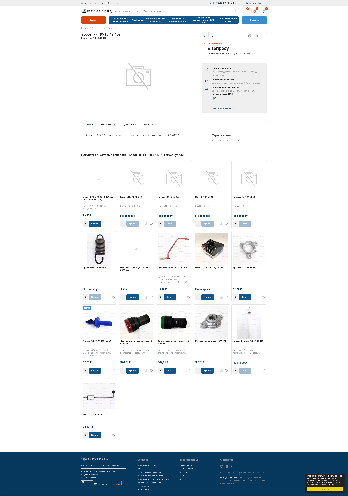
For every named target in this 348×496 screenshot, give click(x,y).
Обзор (89, 124)
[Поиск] (235, 11)
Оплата (148, 124)
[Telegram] (227, 466)
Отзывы (108, 124)
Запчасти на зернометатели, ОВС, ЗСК (203, 20)
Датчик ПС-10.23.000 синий (97, 341)
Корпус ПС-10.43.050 (168, 197)
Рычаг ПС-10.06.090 (93, 414)
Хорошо (325, 489)
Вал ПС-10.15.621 (204, 197)
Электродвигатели (144, 490)
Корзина (182, 479)
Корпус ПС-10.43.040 (131, 197)
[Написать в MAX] (214, 99)
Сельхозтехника (143, 486)
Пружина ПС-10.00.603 (94, 267)
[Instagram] (221, 466)
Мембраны (137, 20)
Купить (95, 223)
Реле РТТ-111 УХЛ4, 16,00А (209, 267)
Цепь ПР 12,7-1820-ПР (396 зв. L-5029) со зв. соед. (98, 198)
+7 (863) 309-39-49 (223, 3)
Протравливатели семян (228, 19)
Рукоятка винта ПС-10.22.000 (172, 267)
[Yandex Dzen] (231, 466)
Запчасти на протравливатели (178, 19)
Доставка (130, 124)
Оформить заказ (186, 469)
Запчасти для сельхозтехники (149, 483)
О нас (83, 3)
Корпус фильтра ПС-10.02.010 (248, 341)
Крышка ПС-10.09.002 (244, 267)
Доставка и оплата (96, 3)
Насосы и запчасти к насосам (155, 19)
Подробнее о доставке (223, 108)
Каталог (93, 20)
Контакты (120, 3)
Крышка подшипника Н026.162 (210, 341)
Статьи (111, 3)
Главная (84, 28)
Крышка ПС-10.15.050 (244, 197)
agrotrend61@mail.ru (89, 477)
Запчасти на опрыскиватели (120, 19)
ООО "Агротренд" (114, 482)
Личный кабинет (255, 3)
